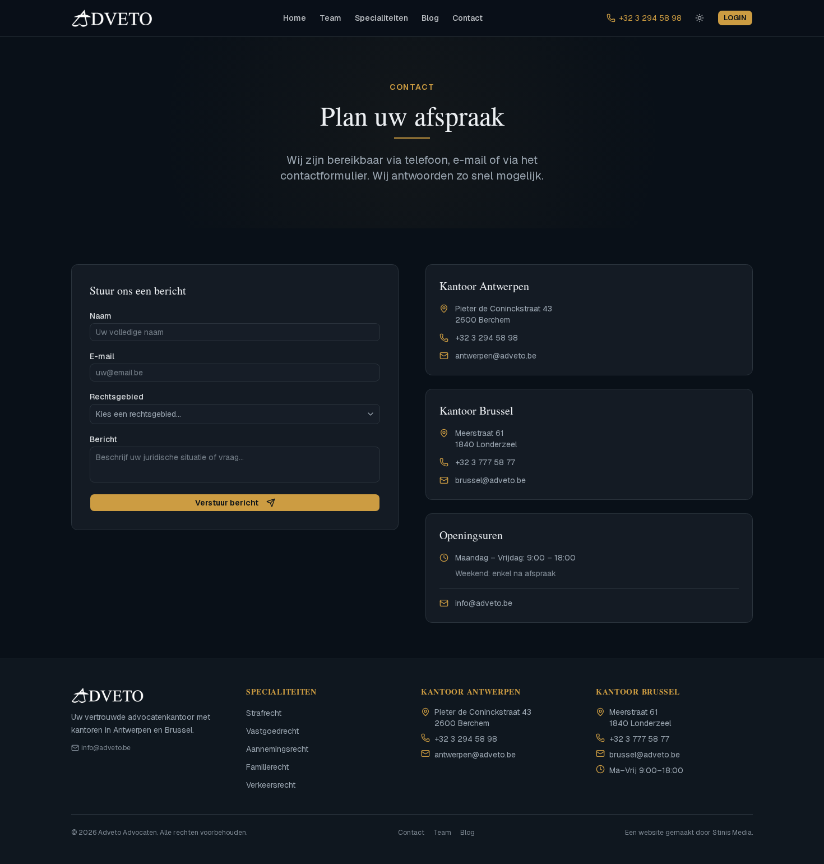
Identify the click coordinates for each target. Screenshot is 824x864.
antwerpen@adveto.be (495, 356)
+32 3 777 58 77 (485, 462)
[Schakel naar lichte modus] (700, 18)
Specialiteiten (381, 18)
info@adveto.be (483, 603)
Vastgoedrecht (272, 731)
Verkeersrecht (270, 785)
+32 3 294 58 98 (650, 18)
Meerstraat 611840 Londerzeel (486, 438)
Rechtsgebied (116, 397)
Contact (467, 18)
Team (330, 18)
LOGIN (735, 17)
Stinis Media (732, 832)
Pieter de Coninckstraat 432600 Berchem (503, 314)
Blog (430, 18)
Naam (101, 316)
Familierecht (267, 767)
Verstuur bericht (226, 503)
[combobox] (235, 414)
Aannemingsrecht (277, 749)
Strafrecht (263, 713)
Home (294, 18)
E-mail (102, 356)
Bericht (103, 439)
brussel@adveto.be (490, 480)
